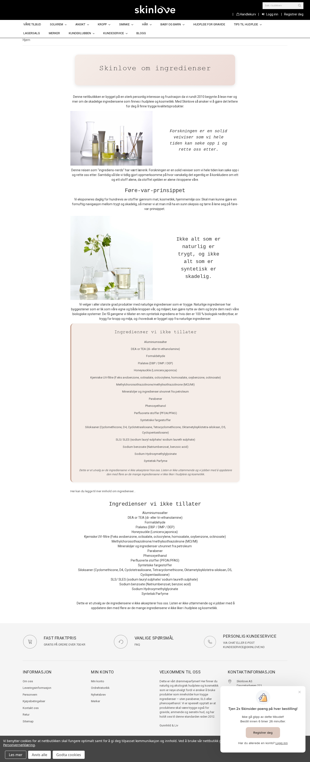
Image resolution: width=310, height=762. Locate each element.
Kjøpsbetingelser (34, 701)
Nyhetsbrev (98, 694)
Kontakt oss (31, 708)
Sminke (124, 24)
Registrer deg (293, 14)
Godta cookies (68, 754)
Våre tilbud (32, 24)
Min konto (97, 681)
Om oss (28, 681)
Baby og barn (171, 24)
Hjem (26, 40)
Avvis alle (39, 754)
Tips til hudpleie (246, 24)
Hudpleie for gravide (209, 24)
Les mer (15, 754)
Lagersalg (31, 33)
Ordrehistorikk (100, 688)
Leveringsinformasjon (37, 688)
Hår (145, 24)
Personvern (30, 694)
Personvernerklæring (19, 745)
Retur (26, 714)
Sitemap (28, 721)
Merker (54, 33)
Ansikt (80, 24)
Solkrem (57, 24)
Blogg (141, 33)
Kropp (102, 24)
